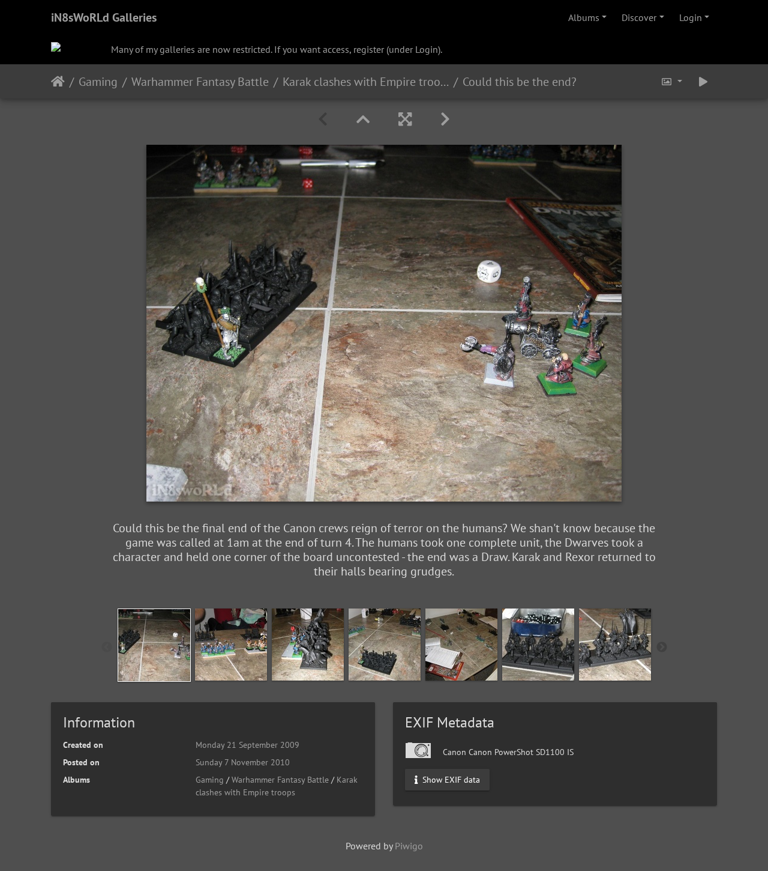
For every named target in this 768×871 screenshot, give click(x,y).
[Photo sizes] (671, 81)
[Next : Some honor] (445, 119)
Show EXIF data (450, 779)
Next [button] (662, 648)
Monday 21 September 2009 (247, 744)
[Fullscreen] (405, 119)
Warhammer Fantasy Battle (200, 81)
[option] (154, 645)
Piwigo (409, 846)
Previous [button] (107, 648)
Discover (639, 17)
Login (690, 17)
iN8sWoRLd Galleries (104, 17)
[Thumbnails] (363, 119)
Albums (583, 17)
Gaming (98, 81)
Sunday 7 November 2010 (243, 762)
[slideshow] (703, 81)
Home (58, 81)
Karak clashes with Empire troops (366, 81)
